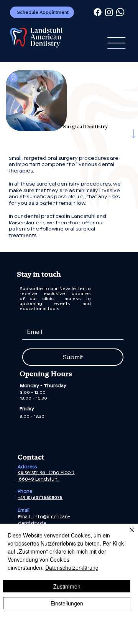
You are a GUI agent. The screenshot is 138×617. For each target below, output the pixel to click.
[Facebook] (97, 12)
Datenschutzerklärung (72, 567)
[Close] (127, 534)
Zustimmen (66, 586)
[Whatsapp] (120, 12)
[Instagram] (109, 12)
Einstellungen (67, 603)
